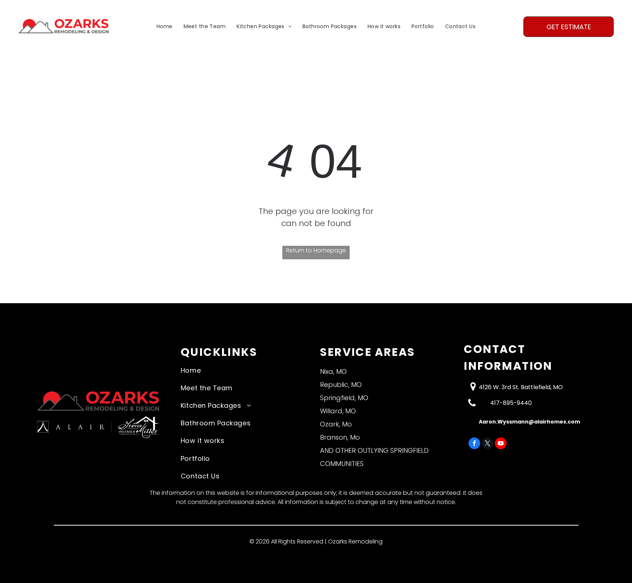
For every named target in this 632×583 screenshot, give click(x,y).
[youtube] (501, 444)
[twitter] (487, 444)
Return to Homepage (316, 250)
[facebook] (474, 444)
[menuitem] (164, 27)
